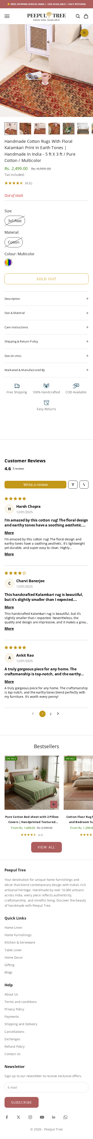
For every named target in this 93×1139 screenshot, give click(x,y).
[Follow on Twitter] (18, 1117)
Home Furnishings (18, 935)
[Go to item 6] (83, 128)
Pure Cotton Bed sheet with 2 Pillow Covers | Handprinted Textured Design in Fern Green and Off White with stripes (32, 819)
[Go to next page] (59, 714)
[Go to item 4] (54, 128)
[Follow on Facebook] (7, 1117)
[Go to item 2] (25, 128)
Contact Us (12, 1054)
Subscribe (21, 1102)
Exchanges (12, 1039)
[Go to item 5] (68, 128)
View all (46, 847)
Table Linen (13, 950)
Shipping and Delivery (21, 1024)
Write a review (35, 484)
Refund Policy (15, 1046)
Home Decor (14, 957)
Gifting (9, 965)
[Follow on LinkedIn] (53, 1117)
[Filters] (73, 485)
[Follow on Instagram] (30, 1117)
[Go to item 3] (39, 128)
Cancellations (14, 1031)
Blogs (8, 972)
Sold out (46, 279)
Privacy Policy (14, 1009)
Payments (12, 1016)
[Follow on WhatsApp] (65, 1117)
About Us (11, 994)
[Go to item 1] (11, 128)
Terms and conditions (21, 1002)
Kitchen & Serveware (20, 942)
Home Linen (13, 927)
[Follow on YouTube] (42, 1117)
